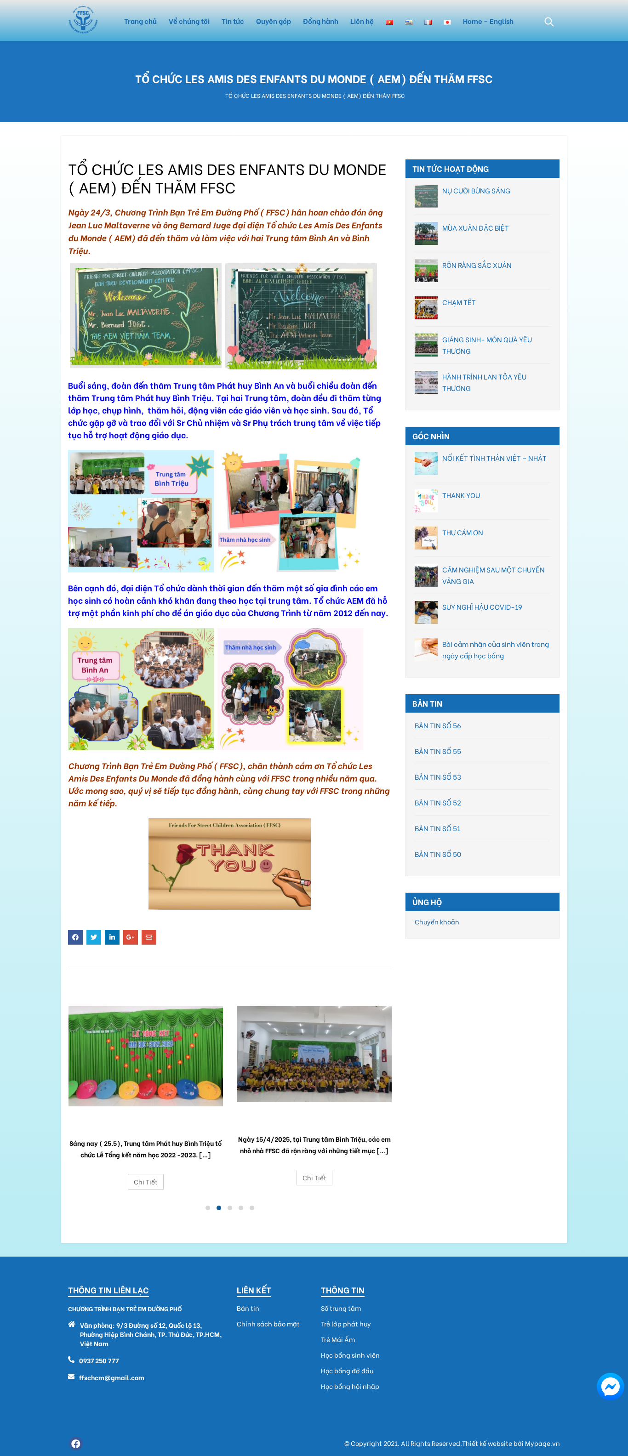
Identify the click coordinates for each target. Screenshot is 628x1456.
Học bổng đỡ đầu (347, 1370)
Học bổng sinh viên (350, 1355)
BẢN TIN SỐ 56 (438, 725)
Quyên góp (273, 21)
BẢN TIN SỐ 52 (438, 802)
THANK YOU (461, 495)
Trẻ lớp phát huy (346, 1323)
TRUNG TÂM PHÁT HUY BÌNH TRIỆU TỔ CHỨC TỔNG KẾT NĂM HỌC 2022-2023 (145, 1125)
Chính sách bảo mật (268, 1323)
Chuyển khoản (437, 921)
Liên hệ (362, 21)
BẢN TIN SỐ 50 (438, 854)
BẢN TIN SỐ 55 (438, 751)
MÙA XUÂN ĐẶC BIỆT (475, 227)
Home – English (488, 21)
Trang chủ (140, 21)
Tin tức (233, 21)
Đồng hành (320, 21)
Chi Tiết (146, 1181)
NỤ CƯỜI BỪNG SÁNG (476, 190)
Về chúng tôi (189, 21)
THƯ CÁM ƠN (462, 532)
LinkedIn (112, 937)
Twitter (93, 937)
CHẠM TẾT (459, 302)
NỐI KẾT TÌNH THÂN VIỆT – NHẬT (494, 458)
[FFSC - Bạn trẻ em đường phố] (83, 20)
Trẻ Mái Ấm (338, 1339)
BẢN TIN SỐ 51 (437, 828)
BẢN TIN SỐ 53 (438, 776)
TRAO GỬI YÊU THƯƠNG (314, 1116)
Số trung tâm (341, 1308)
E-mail (149, 937)
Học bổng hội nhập (350, 1386)
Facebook (75, 937)
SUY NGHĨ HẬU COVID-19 (482, 606)
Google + (130, 937)
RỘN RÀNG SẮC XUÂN (477, 265)
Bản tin (248, 1308)
